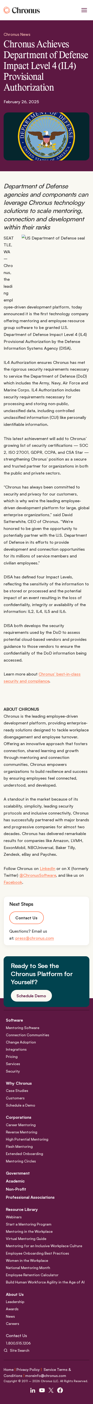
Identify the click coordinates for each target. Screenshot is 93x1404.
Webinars (14, 1217)
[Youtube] (42, 1390)
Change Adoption (21, 1042)
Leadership (15, 1301)
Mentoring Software (22, 1027)
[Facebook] (60, 1390)
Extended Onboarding (24, 1153)
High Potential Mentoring (27, 1139)
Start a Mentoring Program (28, 1224)
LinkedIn (47, 868)
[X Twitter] (51, 1390)
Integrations (16, 1049)
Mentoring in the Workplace (29, 1231)
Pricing (12, 1056)
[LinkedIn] (32, 1390)
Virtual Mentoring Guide (26, 1238)
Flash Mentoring (19, 1146)
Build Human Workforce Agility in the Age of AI (45, 1282)
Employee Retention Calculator (32, 1275)
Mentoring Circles (21, 1161)
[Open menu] (84, 10)
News (10, 1316)
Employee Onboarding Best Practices (37, 1253)
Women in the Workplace (27, 1260)
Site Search (19, 1350)
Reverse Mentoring (21, 1132)
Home (9, 1369)
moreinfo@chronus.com (45, 1375)
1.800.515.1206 (18, 1343)
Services (13, 1064)
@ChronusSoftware (37, 875)
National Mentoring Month (28, 1267)
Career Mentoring (21, 1125)
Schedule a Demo (20, 1105)
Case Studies (17, 1090)
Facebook (13, 882)
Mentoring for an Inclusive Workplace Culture (44, 1246)
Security (13, 1071)
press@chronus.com (34, 938)
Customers (15, 1098)
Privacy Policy (28, 1369)
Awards (12, 1309)
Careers (12, 1323)
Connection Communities (27, 1035)
